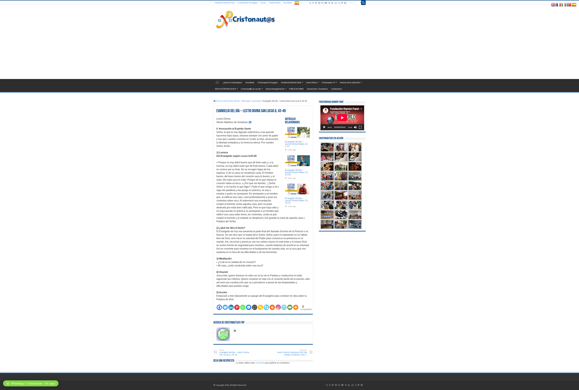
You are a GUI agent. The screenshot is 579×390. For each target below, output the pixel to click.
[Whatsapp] (242, 307)
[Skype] (266, 307)
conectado (259, 363)
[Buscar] (363, 2)
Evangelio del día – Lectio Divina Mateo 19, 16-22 (296, 200)
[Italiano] (563, 4)
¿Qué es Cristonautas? (232, 82)
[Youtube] (325, 3)
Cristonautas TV (328, 82)
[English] (553, 4)
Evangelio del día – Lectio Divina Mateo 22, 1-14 (296, 143)
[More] (295, 307)
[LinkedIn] (322, 3)
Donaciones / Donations (317, 89)
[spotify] (345, 3)
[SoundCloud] (335, 3)
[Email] (290, 307)
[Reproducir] (324, 127)
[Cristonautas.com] (246, 18)
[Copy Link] (260, 307)
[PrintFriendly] (284, 307)
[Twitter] (316, 3)
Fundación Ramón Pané (225, 3)
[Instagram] (278, 307)
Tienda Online (274, 3)
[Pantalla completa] (360, 127)
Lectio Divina (311, 82)
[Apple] (332, 3)
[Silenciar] (355, 127)
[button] (31, 383)
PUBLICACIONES (296, 89)
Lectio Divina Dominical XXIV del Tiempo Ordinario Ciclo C (292, 352)
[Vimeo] (329, 3)
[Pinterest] (319, 3)
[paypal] (342, 3)
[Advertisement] (289, 53)
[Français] (558, 4)
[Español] (298, 2)
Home (217, 82)
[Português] (569, 4)
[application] (342, 117)
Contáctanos (336, 89)
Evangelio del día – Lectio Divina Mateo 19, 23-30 (296, 172)
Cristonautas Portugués (248, 3)
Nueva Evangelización (275, 89)
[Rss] (310, 3)
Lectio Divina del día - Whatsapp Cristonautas (242, 101)
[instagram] (339, 3)
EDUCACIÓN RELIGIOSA (225, 89)
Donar (263, 3)
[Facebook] (313, 3)
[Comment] (254, 307)
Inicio (218, 101)
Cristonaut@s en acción (251, 89)
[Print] (272, 307)
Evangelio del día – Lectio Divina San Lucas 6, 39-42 (234, 352)
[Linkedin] (231, 307)
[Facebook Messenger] (248, 307)
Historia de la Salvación (350, 82)
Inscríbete (287, 3)
